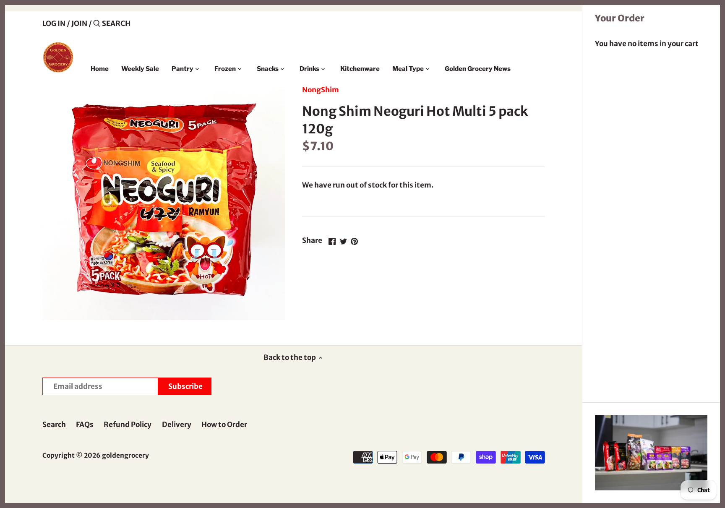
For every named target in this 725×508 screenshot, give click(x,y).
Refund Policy (127, 424)
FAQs (85, 424)
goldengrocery (125, 455)
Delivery (176, 424)
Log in (53, 23)
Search (54, 424)
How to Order (224, 424)
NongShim (320, 89)
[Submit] (96, 24)
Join (79, 23)
